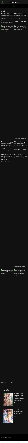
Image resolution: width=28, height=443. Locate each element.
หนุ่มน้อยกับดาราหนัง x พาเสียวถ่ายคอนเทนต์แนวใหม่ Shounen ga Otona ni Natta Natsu (19, 397)
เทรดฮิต (6, 390)
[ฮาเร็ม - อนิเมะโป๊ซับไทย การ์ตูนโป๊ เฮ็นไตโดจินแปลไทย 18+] (13, 2)
